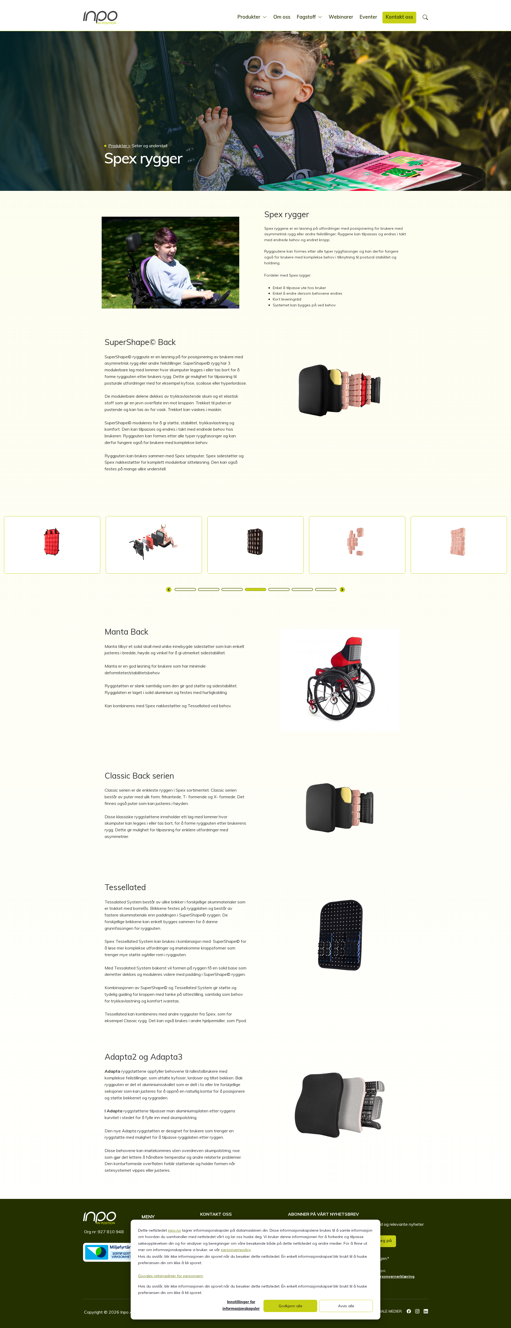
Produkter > (119, 145)
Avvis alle (346, 1306)
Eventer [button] (368, 17)
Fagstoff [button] (307, 17)
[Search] (425, 18)
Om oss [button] (281, 17)
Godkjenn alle (290, 1306)
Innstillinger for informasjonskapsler (241, 1305)
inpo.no (174, 1230)
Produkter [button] (249, 17)
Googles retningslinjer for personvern (170, 1275)
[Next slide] (342, 589)
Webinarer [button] (341, 17)
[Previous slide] (168, 589)
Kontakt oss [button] (399, 17)
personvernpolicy (235, 1249)
